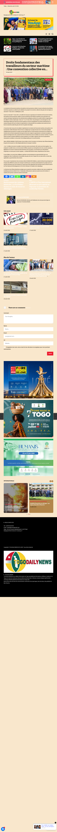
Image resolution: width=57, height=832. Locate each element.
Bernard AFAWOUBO (11, 73)
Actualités (25, 502)
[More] (34, 176)
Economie (3, 501)
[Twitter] (12, 176)
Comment (6, 313)
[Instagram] (28, 176)
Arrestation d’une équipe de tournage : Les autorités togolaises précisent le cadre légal (45, 48)
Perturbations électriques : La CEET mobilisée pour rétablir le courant (45, 40)
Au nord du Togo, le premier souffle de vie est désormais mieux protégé (32, 2)
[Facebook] (6, 176)
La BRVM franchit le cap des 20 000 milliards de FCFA (39, 227)
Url (4, 340)
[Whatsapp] (17, 176)
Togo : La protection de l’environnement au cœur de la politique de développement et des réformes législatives (19, 41)
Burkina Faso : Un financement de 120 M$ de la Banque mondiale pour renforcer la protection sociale (33, 506)
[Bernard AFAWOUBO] (11, 200)
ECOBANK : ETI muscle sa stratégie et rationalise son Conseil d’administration (15, 248)
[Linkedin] (23, 176)
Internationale (9, 501)
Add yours (28, 307)
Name (5, 326)
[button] (50, 481)
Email (5, 333)
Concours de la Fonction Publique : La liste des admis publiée (19, 48)
